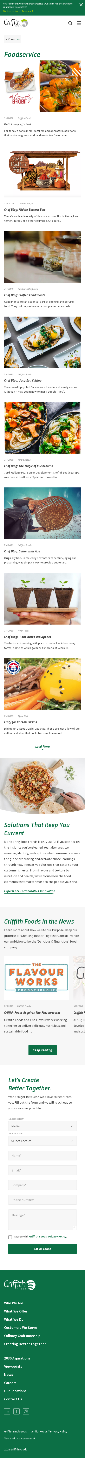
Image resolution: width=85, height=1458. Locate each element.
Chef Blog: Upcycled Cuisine (22, 380)
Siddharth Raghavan (28, 288)
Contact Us (13, 1399)
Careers (10, 1382)
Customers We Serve (20, 1327)
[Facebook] (16, 1411)
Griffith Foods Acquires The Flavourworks (32, 1012)
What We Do (14, 1319)
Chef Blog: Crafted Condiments (24, 295)
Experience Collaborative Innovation (29, 891)
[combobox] (42, 1126)
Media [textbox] (15, 1126)
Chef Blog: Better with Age (22, 551)
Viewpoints (13, 1366)
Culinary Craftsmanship (22, 1335)
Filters (10, 39)
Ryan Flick (23, 630)
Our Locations (15, 1391)
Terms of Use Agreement (19, 1438)
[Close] (81, 5)
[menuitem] (7, 1411)
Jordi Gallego (24, 459)
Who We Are (13, 1303)
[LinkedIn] (7, 1411)
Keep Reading (42, 1050)
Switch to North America (17, 10)
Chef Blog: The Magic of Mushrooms (28, 466)
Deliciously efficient (17, 124)
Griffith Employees (15, 1431)
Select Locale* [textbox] (21, 1141)
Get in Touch (42, 1248)
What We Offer (15, 1311)
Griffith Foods (25, 374)
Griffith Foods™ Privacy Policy (49, 1431)
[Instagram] (26, 1411)
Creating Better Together (25, 1344)
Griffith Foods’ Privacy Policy (47, 1236)
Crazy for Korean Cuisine (20, 722)
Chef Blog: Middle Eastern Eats (24, 209)
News (8, 1374)
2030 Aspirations (17, 1358)
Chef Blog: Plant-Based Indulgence (27, 636)
